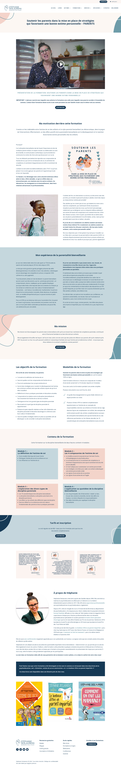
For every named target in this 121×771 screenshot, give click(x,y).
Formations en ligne (69, 746)
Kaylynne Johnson (31, 763)
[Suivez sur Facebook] (17, 749)
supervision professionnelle (95, 603)
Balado (42, 743)
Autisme (65, 754)
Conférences (67, 751)
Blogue (42, 746)
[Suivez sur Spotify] (27, 749)
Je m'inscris (60, 107)
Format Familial (59, 613)
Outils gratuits (44, 748)
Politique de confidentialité (51, 761)
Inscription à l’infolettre (47, 751)
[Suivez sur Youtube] (24, 749)
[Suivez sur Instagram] (20, 749)
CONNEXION (92, 744)
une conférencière (30, 639)
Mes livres (66, 743)
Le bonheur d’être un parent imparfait (88, 628)
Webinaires (66, 748)
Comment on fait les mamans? (74, 632)
